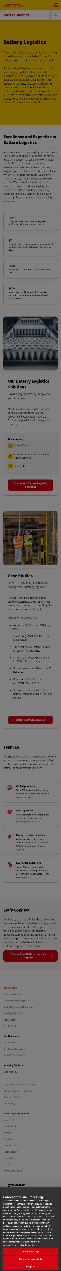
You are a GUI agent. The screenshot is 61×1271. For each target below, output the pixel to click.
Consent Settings (30, 1251)
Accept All (30, 1266)
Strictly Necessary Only (30, 1259)
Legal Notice (31, 1245)
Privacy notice (18, 1245)
